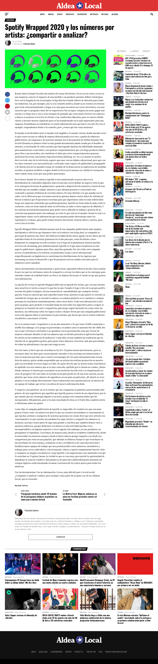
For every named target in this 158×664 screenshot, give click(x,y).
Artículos (94, 14)
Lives (100, 651)
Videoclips (70, 14)
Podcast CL (78, 651)
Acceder (115, 14)
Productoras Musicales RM (116, 651)
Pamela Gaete (29, 44)
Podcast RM (91, 651)
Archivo (68, 651)
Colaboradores (56, 651)
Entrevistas (82, 14)
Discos (59, 14)
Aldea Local (43, 651)
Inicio (42, 14)
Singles (51, 14)
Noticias (104, 14)
